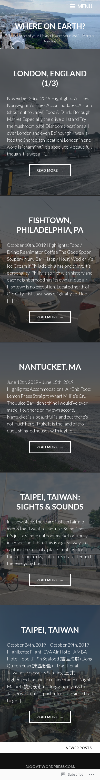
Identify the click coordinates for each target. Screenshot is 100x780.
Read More (43, 172)
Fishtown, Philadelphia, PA (50, 224)
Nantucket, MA (50, 366)
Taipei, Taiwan (50, 629)
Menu (84, 6)
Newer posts (79, 748)
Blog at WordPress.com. (50, 766)
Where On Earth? (50, 26)
